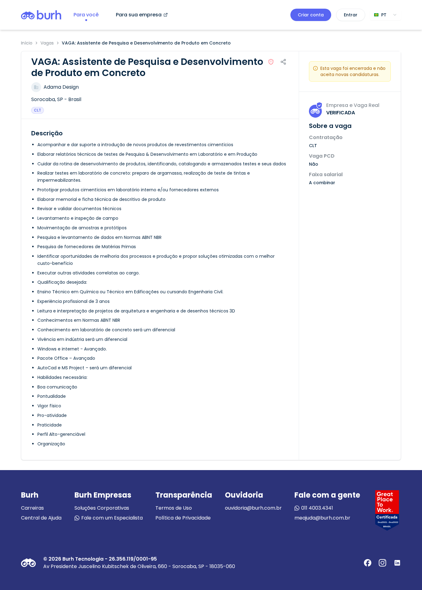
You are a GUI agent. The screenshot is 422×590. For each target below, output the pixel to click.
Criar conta (311, 15)
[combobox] (385, 14)
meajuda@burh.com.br (322, 517)
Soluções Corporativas (101, 507)
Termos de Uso (173, 507)
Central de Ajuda (41, 517)
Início (26, 43)
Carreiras (32, 507)
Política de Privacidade (183, 517)
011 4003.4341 (317, 507)
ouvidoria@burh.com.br (253, 507)
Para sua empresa (139, 14)
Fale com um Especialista (112, 517)
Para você (86, 14)
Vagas (47, 43)
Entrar (350, 15)
